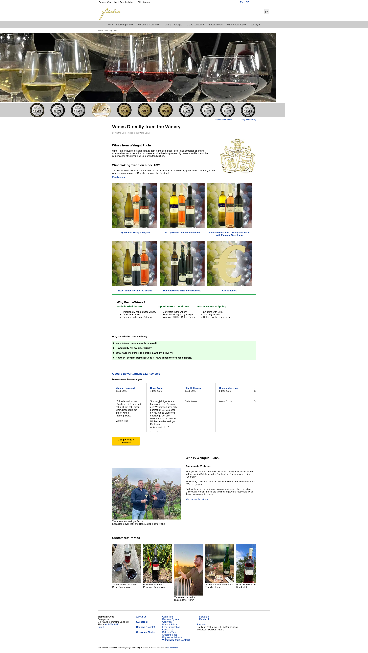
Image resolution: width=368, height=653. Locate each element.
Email (101, 627)
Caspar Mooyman (228, 388)
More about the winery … (198, 499)
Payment (201, 624)
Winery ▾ (255, 24)
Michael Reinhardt (125, 388)
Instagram (204, 616)
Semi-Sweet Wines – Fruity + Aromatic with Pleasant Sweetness (229, 233)
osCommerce (172, 648)
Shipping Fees (169, 635)
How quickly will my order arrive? (134, 348)
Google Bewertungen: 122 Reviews (136, 373)
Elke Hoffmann (193, 388)
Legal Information (171, 627)
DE (247, 2)
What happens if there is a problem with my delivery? (144, 353)
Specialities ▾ (216, 24)
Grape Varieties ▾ (195, 24)
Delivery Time (169, 632)
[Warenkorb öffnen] (266, 2)
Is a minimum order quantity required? (136, 343)
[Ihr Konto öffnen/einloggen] (261, 2)
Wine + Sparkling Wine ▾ (120, 24)
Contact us (167, 629)
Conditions (167, 616)
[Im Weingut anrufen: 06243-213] (257, 2)
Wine (115, 30)
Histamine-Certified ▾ (148, 24)
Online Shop (108, 30)
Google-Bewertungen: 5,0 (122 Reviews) (235, 120)
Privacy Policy (169, 624)
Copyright (167, 622)
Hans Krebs (156, 388)
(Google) (145, 627)
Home (100, 30)
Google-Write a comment (126, 440)
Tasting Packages (173, 24)
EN (241, 2)
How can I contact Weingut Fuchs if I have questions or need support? (154, 358)
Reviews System (170, 619)
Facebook (204, 619)
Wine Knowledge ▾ (236, 24)
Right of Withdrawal (172, 637)
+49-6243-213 (112, 624)
